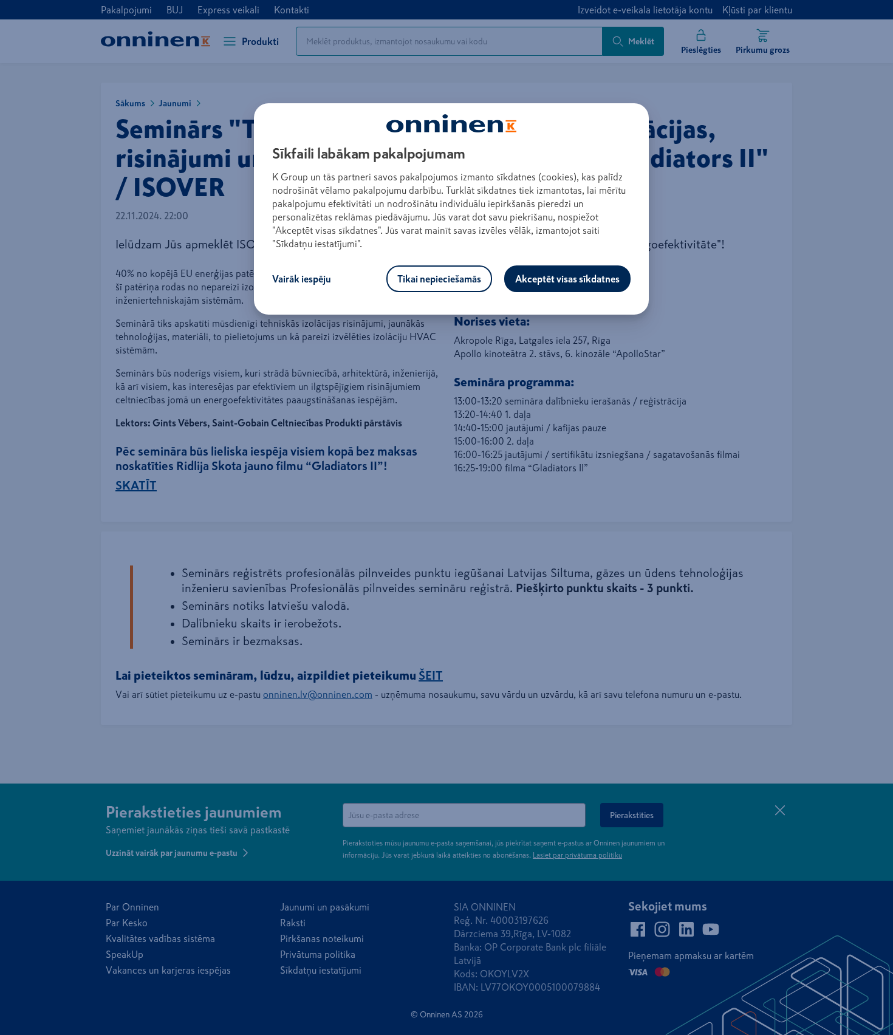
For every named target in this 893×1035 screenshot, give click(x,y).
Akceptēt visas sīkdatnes (567, 279)
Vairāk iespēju (301, 279)
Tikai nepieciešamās (439, 279)
